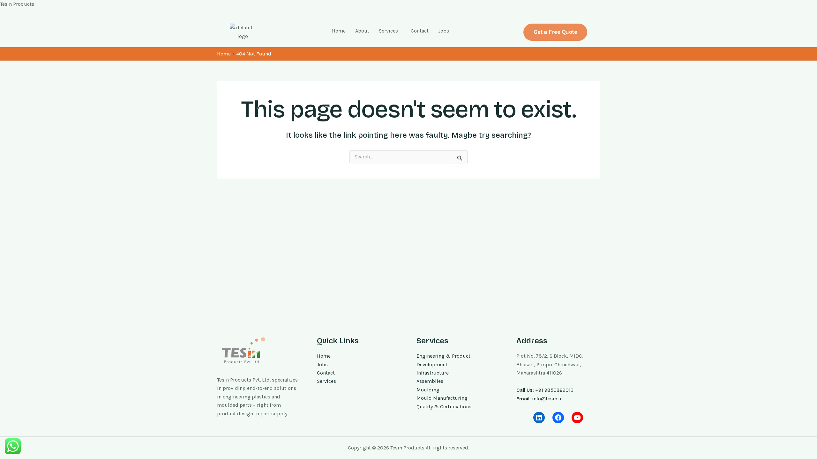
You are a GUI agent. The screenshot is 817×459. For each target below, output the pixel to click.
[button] (390, 31)
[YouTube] (577, 417)
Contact (420, 31)
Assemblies (429, 381)
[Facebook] (558, 417)
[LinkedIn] (539, 417)
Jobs (443, 31)
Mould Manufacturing (442, 398)
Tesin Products (17, 4)
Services (388, 31)
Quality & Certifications (443, 407)
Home (339, 31)
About (362, 31)
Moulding (427, 390)
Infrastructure (432, 373)
